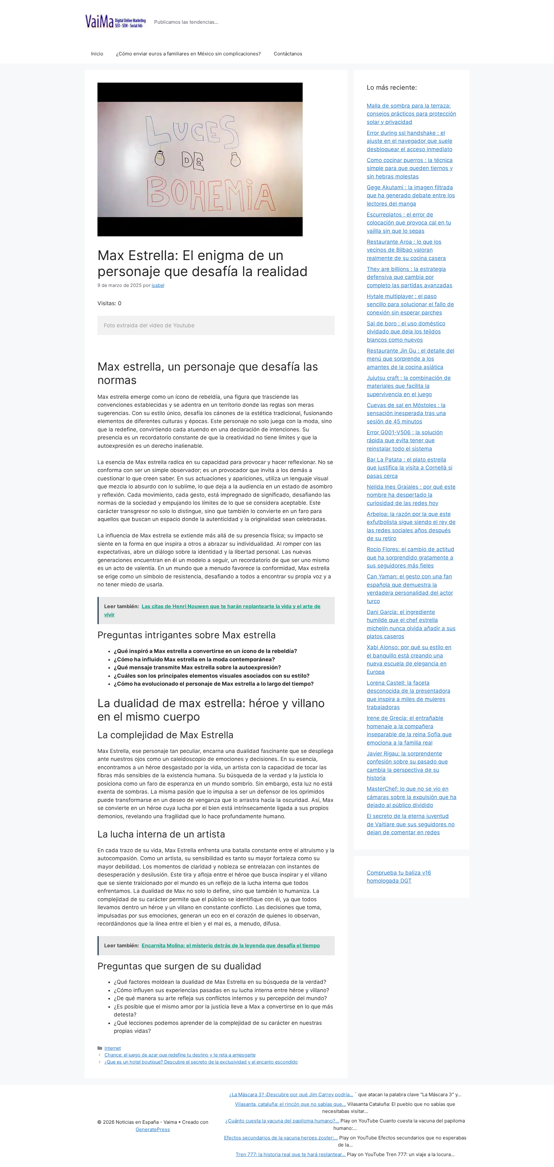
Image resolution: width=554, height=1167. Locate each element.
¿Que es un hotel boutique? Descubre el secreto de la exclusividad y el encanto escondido (201, 1062)
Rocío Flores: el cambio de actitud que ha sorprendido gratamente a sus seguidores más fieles (410, 557)
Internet (113, 1048)
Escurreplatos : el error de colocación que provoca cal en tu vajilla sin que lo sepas (409, 222)
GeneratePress (153, 1129)
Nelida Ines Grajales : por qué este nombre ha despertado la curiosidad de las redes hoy (411, 495)
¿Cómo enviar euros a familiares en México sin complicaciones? (188, 54)
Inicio (97, 54)
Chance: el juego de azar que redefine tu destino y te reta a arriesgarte (180, 1054)
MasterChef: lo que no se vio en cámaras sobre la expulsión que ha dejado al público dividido (412, 797)
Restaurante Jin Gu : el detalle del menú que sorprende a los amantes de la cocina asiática (410, 358)
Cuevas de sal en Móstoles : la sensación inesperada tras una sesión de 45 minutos (406, 413)
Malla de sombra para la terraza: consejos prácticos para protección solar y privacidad (411, 113)
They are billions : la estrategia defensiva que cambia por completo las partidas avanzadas (409, 277)
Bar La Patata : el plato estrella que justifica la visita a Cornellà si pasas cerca (409, 467)
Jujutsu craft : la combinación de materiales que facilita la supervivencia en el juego (409, 386)
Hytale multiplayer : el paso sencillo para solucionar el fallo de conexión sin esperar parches (410, 304)
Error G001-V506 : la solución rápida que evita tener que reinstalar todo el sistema (405, 440)
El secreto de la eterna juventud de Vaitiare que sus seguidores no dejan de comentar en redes (411, 824)
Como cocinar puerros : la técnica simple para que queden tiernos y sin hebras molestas (410, 168)
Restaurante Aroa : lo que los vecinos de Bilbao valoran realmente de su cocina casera (406, 250)
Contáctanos (288, 54)
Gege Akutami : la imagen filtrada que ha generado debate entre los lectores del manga (411, 195)
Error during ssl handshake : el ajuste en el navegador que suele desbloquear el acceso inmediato (409, 141)
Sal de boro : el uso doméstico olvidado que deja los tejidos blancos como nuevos (406, 331)
